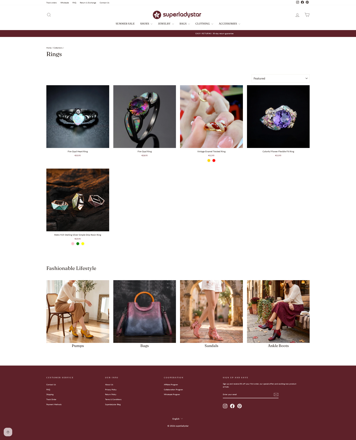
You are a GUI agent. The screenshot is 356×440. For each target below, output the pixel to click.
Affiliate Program (171, 384)
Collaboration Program (173, 389)
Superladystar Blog (113, 404)
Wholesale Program (172, 394)
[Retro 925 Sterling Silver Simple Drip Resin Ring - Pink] (73, 243)
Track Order (51, 399)
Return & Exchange (88, 2)
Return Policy (110, 394)
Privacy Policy (110, 389)
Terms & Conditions (113, 399)
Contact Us (104, 2)
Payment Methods (54, 404)
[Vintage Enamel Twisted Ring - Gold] (209, 160)
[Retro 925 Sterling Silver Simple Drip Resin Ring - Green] (78, 243)
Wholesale (64, 2)
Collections (57, 48)
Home (48, 48)
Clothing (202, 23)
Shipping (49, 394)
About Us (109, 384)
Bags (183, 23)
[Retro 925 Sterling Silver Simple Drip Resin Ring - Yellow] (83, 243)
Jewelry (164, 23)
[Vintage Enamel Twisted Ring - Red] (214, 160)
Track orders (51, 2)
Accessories (228, 23)
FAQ (74, 2)
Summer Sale (125, 23)
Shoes (145, 23)
